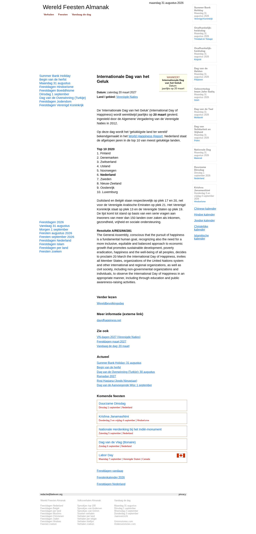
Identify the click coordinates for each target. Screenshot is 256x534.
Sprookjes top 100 (86, 505)
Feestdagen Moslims (50, 513)
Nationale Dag (202, 153)
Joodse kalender (204, 220)
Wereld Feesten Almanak (53, 500)
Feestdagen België (49, 508)
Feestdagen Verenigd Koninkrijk (61, 105)
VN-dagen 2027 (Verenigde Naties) (118, 337)
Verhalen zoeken (85, 524)
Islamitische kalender (201, 237)
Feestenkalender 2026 (111, 477)
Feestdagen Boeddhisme (56, 90)
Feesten (63, 14)
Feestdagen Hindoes (50, 521)
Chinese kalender (205, 208)
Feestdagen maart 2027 (111, 341)
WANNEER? (173, 77)
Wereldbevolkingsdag (110, 303)
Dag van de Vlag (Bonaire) (117, 444)
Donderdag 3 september (126, 513)
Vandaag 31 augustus (54, 226)
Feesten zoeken (50, 251)
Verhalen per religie (86, 518)
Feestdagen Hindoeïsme (56, 87)
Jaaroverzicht (121, 516)
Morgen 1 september (53, 229)
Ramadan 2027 (106, 376)
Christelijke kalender (201, 228)
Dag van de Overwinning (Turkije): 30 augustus (126, 371)
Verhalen (49, 14)
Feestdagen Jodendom (55, 101)
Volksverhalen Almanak (89, 500)
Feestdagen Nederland (55, 240)
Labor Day (124, 456)
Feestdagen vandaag (110, 470)
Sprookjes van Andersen (89, 508)
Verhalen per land (86, 516)
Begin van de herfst (52, 79)
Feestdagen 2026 (51, 222)
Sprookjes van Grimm (88, 511)
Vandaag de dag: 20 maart (113, 346)
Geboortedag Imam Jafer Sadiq (204, 94)
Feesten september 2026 (56, 237)
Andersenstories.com (125, 524)
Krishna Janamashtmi (124, 418)
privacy (182, 494)
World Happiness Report (146, 136)
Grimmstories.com (123, 521)
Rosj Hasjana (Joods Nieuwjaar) (117, 380)
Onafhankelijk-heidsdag (203, 33)
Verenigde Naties (127, 96)
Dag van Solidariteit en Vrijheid (202, 133)
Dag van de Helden (201, 74)
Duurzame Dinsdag (115, 405)
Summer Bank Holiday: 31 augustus (119, 362)
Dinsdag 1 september (54, 94)
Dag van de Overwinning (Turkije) (62, 98)
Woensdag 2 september (126, 511)
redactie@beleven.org (51, 494)
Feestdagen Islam (51, 244)
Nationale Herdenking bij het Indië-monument (130, 431)
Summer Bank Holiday (55, 76)
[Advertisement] (113, 43)
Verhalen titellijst (85, 521)
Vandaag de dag (81, 14)
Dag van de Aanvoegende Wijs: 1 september (124, 385)
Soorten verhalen (85, 513)
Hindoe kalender (204, 214)
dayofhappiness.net (109, 320)
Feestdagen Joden (49, 518)
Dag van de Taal (203, 113)
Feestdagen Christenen (52, 516)
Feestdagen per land (53, 248)
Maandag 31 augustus (54, 83)
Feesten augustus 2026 (55, 233)
